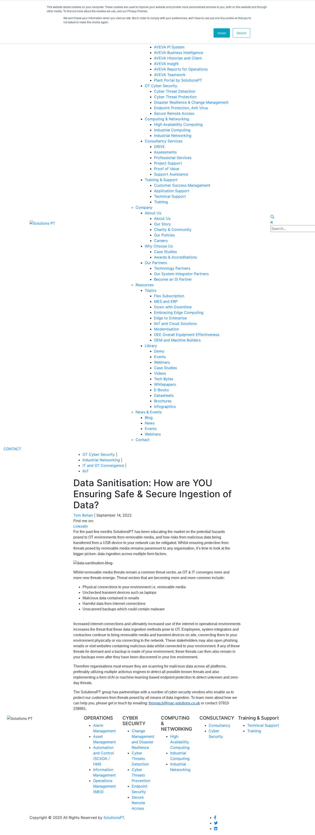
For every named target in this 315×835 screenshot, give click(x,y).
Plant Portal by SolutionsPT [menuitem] (178, 80)
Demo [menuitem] (159, 351)
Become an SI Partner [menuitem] (173, 279)
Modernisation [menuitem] (166, 329)
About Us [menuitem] (153, 213)
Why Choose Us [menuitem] (159, 246)
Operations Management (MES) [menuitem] (104, 786)
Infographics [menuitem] (165, 406)
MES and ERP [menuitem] (166, 301)
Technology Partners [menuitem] (172, 268)
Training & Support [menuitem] (161, 179)
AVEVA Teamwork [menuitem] (169, 74)
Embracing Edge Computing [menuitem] (178, 312)
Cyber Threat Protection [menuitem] (175, 96)
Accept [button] (221, 33)
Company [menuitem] (144, 207)
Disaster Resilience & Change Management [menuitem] (191, 102)
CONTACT (12, 449)
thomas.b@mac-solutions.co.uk (174, 703)
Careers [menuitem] (161, 240)
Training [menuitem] (161, 202)
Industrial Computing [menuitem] (172, 130)
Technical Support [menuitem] (170, 196)
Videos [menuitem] (160, 373)
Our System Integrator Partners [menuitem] (181, 273)
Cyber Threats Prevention (141, 775)
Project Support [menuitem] (168, 163)
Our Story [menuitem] (162, 224)
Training (254, 731)
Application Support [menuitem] (171, 190)
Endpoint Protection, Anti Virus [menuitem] (181, 108)
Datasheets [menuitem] (164, 395)
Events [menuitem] (160, 356)
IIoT (86, 471)
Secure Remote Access (138, 803)
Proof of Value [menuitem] (166, 168)
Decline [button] (241, 33)
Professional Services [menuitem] (172, 157)
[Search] (272, 217)
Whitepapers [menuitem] (165, 384)
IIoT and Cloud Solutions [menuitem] (175, 323)
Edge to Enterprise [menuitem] (170, 318)
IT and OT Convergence (103, 465)
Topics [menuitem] (150, 290)
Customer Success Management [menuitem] (182, 185)
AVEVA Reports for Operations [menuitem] (181, 69)
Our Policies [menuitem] (164, 235)
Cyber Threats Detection (140, 758)
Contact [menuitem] (143, 439)
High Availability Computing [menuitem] (178, 124)
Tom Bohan (83, 515)
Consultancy (219, 725)
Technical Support (263, 725)
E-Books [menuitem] (161, 390)
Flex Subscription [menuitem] (169, 296)
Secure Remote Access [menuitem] (174, 113)
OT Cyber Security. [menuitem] (161, 85)
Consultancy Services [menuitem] (163, 141)
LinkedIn (80, 526)
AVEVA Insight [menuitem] (166, 63)
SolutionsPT (114, 817)
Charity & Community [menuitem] (172, 229)
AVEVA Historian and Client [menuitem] (178, 58)
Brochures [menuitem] (163, 401)
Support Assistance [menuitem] (171, 174)
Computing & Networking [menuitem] (167, 119)
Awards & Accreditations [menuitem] (175, 257)
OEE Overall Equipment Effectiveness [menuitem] (186, 334)
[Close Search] (271, 222)
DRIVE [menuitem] (159, 146)
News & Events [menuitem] (149, 412)
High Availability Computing (180, 742)
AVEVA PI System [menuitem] (169, 47)
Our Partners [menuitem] (156, 262)
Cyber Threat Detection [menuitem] (174, 91)
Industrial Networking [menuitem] (172, 135)
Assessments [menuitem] (165, 152)
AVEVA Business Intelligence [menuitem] (178, 52)
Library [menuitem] (151, 345)
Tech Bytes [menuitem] (163, 378)
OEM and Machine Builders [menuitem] (177, 340)
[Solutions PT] (42, 223)
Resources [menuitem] (145, 284)
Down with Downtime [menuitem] (173, 307)
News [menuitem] (150, 423)
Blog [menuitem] (149, 417)
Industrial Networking (101, 460)
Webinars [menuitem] (162, 362)
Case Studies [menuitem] (165, 251)
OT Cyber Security (99, 454)
